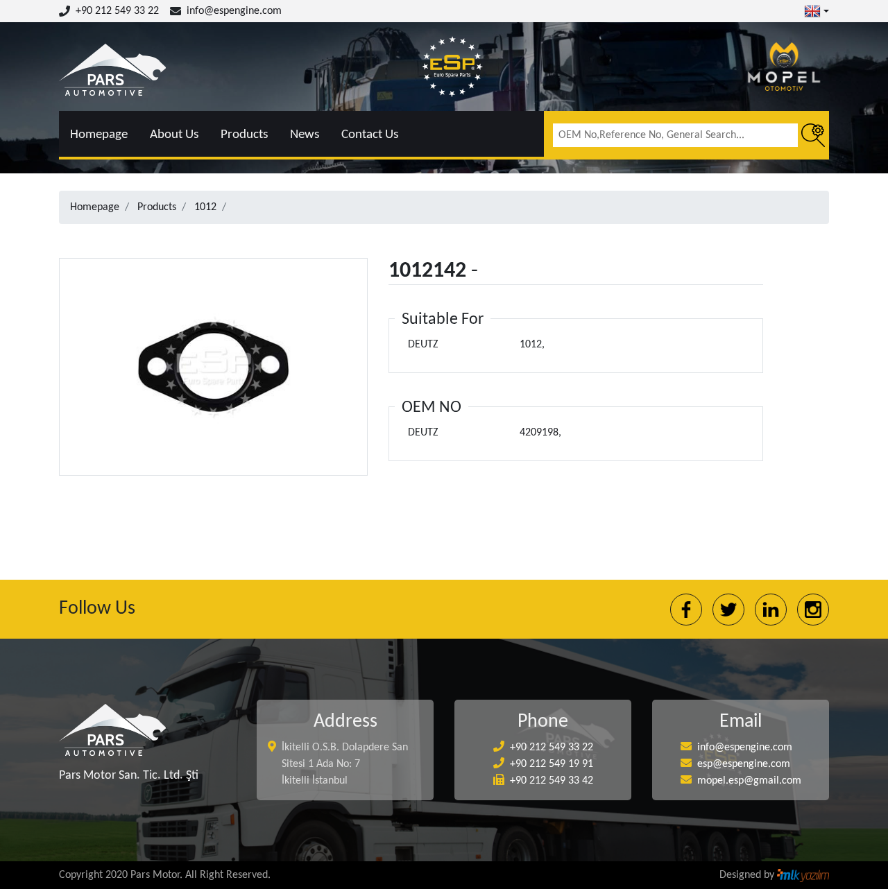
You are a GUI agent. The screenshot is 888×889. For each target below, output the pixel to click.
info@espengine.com (234, 11)
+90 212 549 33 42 (551, 780)
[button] (816, 11)
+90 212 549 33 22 (117, 11)
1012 (205, 207)
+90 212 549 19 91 (551, 764)
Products (244, 134)
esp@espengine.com (743, 764)
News (304, 134)
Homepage (99, 134)
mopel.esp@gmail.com (749, 780)
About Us (174, 134)
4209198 (539, 432)
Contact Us (369, 134)
